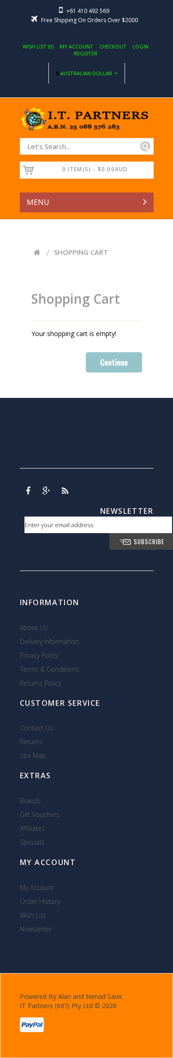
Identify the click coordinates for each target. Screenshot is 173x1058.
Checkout (112, 46)
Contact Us (36, 727)
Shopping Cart (81, 252)
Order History (40, 901)
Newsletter (36, 929)
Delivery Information (49, 641)
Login (140, 46)
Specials (32, 842)
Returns (31, 741)
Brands (30, 800)
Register (85, 53)
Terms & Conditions (49, 669)
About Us (34, 627)
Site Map (33, 755)
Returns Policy (40, 683)
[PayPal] (32, 1021)
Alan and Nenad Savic (90, 996)
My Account (76, 46)
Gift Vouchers (40, 814)
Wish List (33, 915)
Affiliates (32, 828)
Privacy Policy (39, 655)
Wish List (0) (38, 46)
